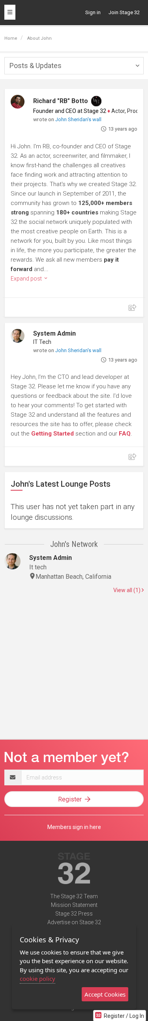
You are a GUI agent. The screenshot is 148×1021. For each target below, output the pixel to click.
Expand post (27, 278)
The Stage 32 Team (74, 896)
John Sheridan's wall (78, 119)
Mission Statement (74, 905)
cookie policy (37, 978)
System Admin (54, 333)
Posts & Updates (35, 65)
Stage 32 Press (74, 913)
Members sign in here (74, 827)
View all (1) (127, 590)
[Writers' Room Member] (96, 101)
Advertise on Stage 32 (74, 922)
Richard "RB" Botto (60, 101)
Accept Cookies (105, 994)
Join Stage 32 (124, 12)
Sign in (93, 12)
